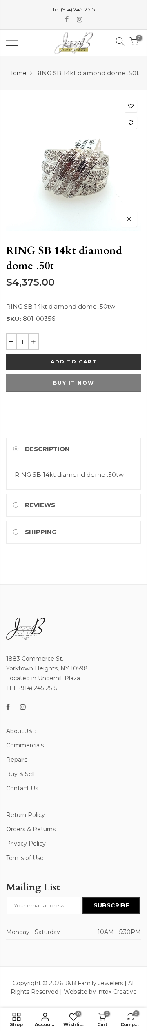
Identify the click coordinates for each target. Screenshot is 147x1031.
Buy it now (73, 383)
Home (17, 73)
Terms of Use (25, 858)
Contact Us (22, 788)
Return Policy (25, 815)
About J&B (21, 731)
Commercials (25, 745)
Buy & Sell (20, 774)
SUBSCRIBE (111, 905)
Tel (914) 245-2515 (73, 9)
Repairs (16, 759)
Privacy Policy (26, 843)
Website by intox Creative (100, 991)
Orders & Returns (31, 829)
